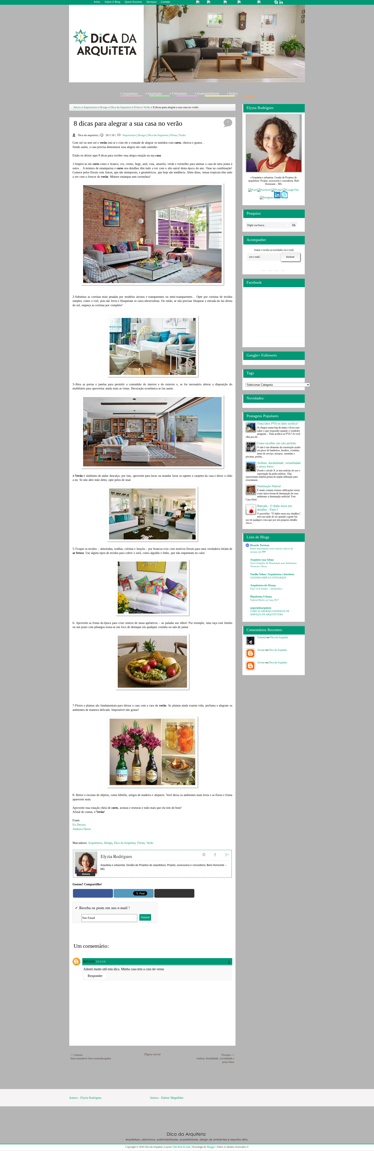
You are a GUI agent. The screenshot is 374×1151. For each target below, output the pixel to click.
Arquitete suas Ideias (262, 559)
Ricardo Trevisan (259, 545)
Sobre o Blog (112, 1)
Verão (146, 107)
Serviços (151, 1)
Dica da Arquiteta (121, 107)
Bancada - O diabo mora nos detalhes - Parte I (274, 507)
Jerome (261, 649)
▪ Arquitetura (129, 93)
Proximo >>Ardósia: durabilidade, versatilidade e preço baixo (215, 1059)
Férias (137, 107)
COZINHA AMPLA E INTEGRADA (268, 577)
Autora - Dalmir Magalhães (166, 1097)
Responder (95, 976)
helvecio (89, 961)
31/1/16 (101, 961)
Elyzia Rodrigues (116, 856)
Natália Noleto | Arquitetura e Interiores (272, 574)
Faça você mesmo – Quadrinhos (266, 588)
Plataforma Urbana (261, 596)
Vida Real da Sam (181, 1146)
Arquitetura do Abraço (263, 585)
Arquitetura (90, 107)
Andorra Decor (82, 829)
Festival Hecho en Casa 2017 (264, 600)
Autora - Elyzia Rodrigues (85, 1097)
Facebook (215, 855)
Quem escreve (133, 1)
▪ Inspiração (154, 93)
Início (97, 1)
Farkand (261, 637)
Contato (165, 1)
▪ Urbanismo (178, 93)
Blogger (211, 1146)
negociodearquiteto (260, 607)
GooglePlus (227, 855)
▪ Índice (232, 93)
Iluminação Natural (269, 486)
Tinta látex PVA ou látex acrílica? (277, 423)
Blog (204, 854)
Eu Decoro (79, 824)
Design (104, 107)
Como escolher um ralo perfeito (276, 443)
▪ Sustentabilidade (207, 93)
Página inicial (152, 1054)
